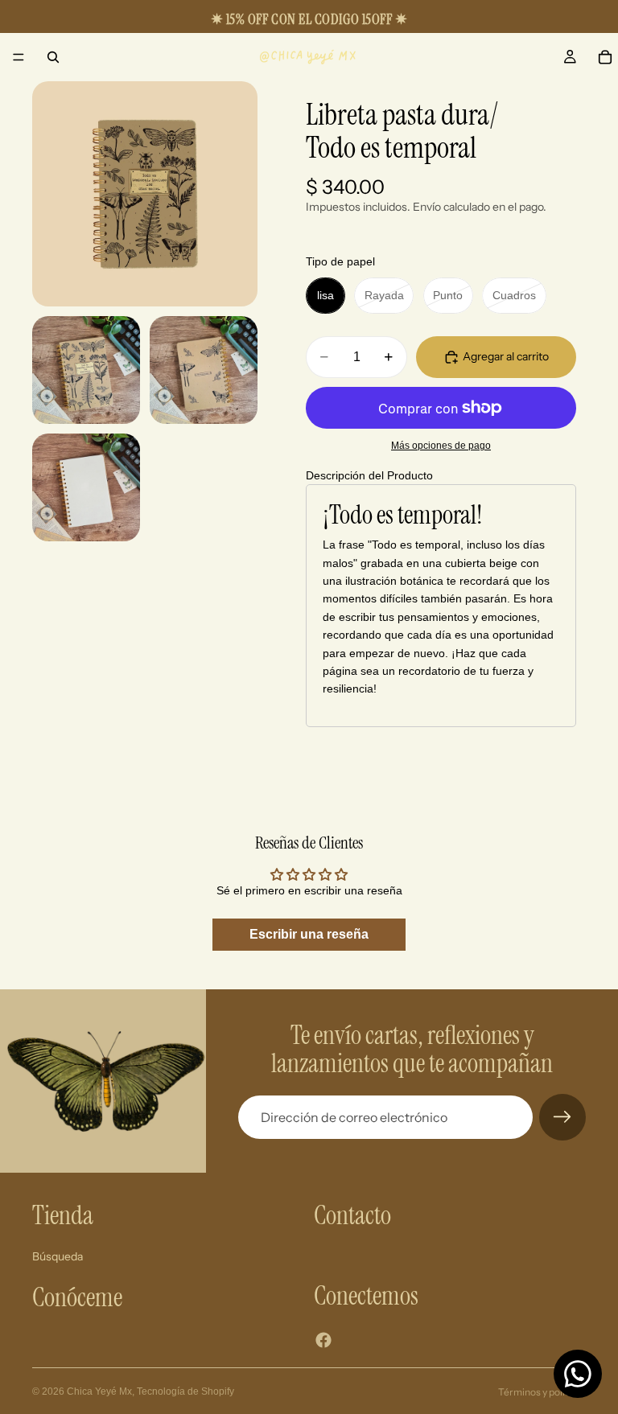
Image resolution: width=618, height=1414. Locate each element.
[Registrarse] (562, 1117)
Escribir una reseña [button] (309, 934)
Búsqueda (57, 1256)
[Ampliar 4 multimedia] (86, 487)
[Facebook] (323, 1340)
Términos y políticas (542, 1392)
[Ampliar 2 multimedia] (86, 370)
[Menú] (18, 57)
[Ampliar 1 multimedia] (145, 193)
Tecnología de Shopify (185, 1391)
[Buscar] (53, 57)
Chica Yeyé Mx (99, 1391)
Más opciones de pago (441, 445)
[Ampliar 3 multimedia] (204, 370)
